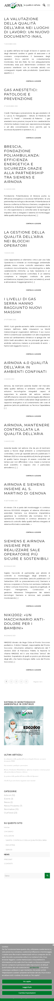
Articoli (7, 795)
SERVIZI (9, 850)
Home (6, 827)
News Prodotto (11, 805)
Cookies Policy (10, 916)
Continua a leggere (33, 81)
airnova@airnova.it (12, 909)
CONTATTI (8, 863)
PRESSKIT (8, 859)
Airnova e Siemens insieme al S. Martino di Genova (25, 488)
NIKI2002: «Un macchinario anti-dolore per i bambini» (24, 621)
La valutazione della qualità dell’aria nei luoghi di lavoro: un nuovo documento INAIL (27, 28)
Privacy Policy (10, 913)
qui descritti (34, 967)
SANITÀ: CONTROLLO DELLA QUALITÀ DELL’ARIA (26, 840)
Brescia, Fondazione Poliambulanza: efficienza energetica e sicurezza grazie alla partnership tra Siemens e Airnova (24, 164)
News (7, 802)
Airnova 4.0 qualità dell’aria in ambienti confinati (26, 367)
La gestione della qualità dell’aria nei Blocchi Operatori (21, 776)
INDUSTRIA (10, 845)
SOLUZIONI (9, 836)
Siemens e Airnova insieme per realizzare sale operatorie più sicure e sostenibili (26, 550)
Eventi (7, 798)
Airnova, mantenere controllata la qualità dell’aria (27, 429)
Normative (9, 809)
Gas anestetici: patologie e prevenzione (21, 94)
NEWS (6, 854)
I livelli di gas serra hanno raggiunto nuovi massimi (23, 305)
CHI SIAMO (8, 831)
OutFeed (8, 812)
